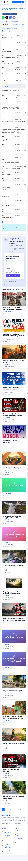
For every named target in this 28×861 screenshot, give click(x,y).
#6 (16, 67)
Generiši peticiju (13, 275)
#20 (16, 178)
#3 (16, 49)
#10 (16, 102)
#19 (16, 172)
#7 (16, 73)
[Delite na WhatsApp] (3, 17)
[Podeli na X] (6, 17)
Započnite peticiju (17, 2)
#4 (16, 55)
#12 (16, 119)
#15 (16, 144)
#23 (16, 200)
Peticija (5, 21)
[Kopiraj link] (14, 17)
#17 (16, 157)
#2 (16, 42)
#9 (16, 95)
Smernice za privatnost (18, 24)
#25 (16, 215)
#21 (16, 184)
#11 (16, 112)
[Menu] (25, 2)
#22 (16, 194)
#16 (16, 150)
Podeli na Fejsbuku (10, 14)
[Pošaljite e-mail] (10, 17)
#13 (16, 127)
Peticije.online (5, 2)
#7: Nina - (7, 86)
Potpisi (14, 21)
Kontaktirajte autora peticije (9, 28)
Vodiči (4, 828)
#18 (16, 166)
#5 (16, 61)
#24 (16, 209)
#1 (16, 35)
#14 (16, 136)
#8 (16, 80)
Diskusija (6, 24)
